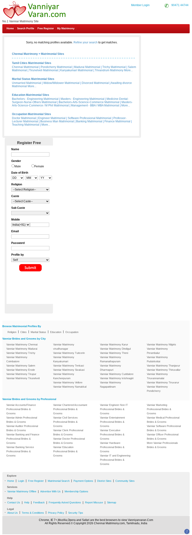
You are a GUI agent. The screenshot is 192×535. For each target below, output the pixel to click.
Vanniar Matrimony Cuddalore (116, 374)
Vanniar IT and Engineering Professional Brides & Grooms (115, 459)
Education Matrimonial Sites (30, 95)
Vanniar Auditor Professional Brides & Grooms (22, 428)
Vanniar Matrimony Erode (20, 369)
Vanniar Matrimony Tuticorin (69, 353)
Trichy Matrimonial (114, 67)
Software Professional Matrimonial (89, 118)
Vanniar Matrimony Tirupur (21, 374)
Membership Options (76, 491)
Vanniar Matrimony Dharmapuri (110, 367)
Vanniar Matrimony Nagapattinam (110, 384)
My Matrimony (65, 28)
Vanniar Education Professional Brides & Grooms (65, 451)
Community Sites (125, 480)
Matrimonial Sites (52, 54)
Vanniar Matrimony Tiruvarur (163, 382)
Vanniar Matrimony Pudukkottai (157, 359)
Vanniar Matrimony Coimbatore (16, 359)
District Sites (104, 480)
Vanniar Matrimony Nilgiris (161, 344)
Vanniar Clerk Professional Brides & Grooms (68, 432)
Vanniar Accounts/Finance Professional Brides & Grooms (21, 409)
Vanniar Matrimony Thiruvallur (164, 369)
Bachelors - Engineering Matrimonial (35, 99)
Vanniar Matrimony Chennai (21, 344)
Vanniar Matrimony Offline (21, 491)
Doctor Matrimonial (24, 118)
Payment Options (83, 480)
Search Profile (25, 28)
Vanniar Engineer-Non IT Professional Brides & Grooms (114, 409)
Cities (23, 332)
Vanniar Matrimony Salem (20, 365)
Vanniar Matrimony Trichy (20, 353)
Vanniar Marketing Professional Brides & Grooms (159, 409)
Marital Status (38, 332)
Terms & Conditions (33, 512)
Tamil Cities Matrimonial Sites (31, 63)
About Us (12, 512)
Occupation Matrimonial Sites (31, 114)
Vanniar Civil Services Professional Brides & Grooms (65, 421)
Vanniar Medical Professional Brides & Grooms (163, 419)
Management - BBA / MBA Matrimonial (95, 105)
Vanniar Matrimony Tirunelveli (23, 378)
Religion (11, 332)
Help (26, 502)
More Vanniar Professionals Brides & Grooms (162, 445)
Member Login (140, 5)
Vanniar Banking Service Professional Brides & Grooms (20, 451)
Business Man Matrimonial (57, 121)
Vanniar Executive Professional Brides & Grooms (112, 434)
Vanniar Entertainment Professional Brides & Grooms (112, 421)
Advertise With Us (50, 491)
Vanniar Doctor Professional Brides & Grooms (69, 440)
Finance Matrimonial (117, 121)
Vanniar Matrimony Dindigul (115, 348)
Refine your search (86, 42)
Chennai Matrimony (25, 54)
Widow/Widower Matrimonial (61, 83)
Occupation (71, 332)
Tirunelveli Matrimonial (43, 70)
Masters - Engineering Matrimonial (82, 99)
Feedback (39, 502)
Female (39, 166)
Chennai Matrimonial (25, 67)
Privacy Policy (56, 512)
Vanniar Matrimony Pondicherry (157, 388)
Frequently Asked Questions (65, 502)
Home (10, 28)
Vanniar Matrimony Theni (114, 353)
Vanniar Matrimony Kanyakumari (63, 359)
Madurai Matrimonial (87, 67)
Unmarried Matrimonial (26, 83)
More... (128, 70)
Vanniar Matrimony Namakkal (69, 386)
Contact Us (172, 39)
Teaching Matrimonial (25, 124)
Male (18, 166)
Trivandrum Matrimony (109, 70)
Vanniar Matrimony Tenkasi (68, 365)
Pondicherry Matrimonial (56, 67)
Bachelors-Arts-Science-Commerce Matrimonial (89, 102)
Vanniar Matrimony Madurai (21, 348)
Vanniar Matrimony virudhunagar (63, 346)
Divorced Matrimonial (95, 83)
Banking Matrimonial (89, 121)
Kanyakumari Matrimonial (76, 70)
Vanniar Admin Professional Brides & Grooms (21, 419)
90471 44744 (179, 5)
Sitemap (111, 502)
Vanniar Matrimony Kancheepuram (63, 376)
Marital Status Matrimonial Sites (33, 79)
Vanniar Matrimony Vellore (67, 382)
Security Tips (75, 512)
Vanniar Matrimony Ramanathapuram (110, 359)
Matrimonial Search (59, 480)
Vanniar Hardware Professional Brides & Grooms (112, 447)
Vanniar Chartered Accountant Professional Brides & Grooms (70, 409)
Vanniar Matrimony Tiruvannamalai (157, 376)
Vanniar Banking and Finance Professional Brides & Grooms (22, 438)
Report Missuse (94, 502)
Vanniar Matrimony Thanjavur (163, 365)
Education (55, 332)
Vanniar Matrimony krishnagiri (116, 378)
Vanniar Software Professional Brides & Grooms (164, 428)
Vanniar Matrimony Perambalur (157, 350)
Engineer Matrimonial (52, 118)
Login (21, 480)
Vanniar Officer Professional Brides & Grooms (162, 436)
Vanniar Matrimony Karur (114, 344)
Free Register (45, 28)
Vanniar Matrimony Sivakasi (69, 369)
